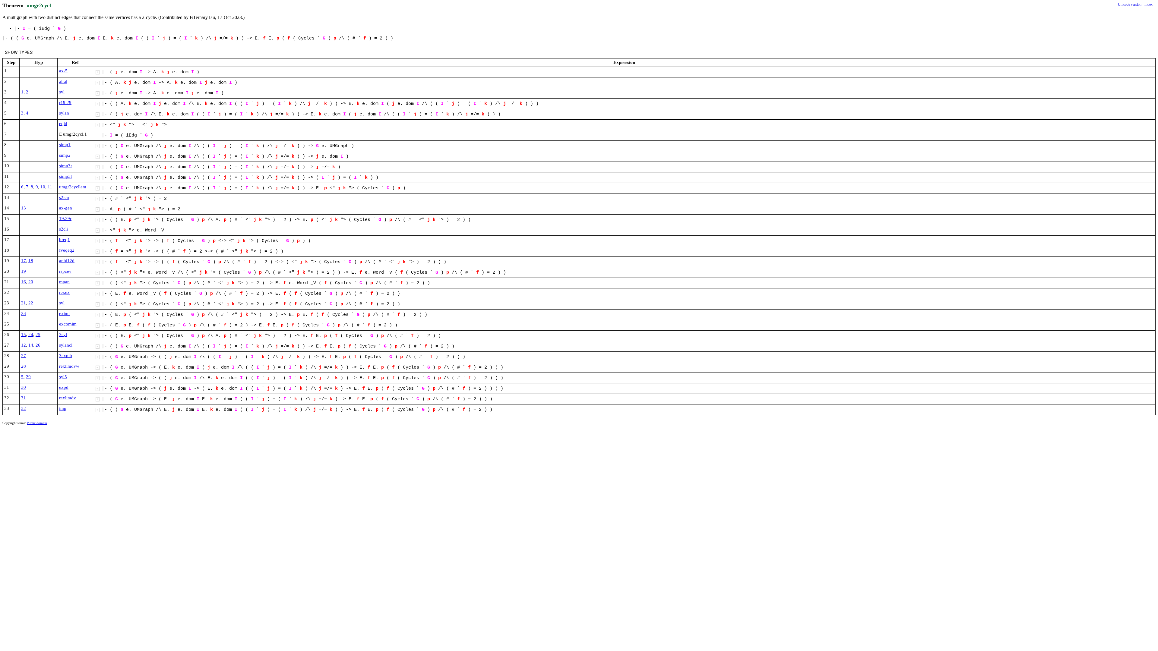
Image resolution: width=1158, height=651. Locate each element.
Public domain (37, 423)
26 (38, 345)
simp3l (65, 176)
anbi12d (66, 260)
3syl (63, 334)
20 (30, 281)
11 (50, 186)
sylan (64, 113)
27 (23, 355)
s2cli (63, 229)
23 (23, 313)
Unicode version (1129, 4)
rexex (64, 292)
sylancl (65, 345)
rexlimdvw (69, 366)
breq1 (64, 239)
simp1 (65, 144)
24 (30, 334)
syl (62, 92)
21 (23, 302)
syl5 (63, 376)
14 (30, 345)
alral (63, 81)
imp (62, 408)
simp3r (65, 165)
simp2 (65, 155)
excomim (68, 324)
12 (23, 345)
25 (38, 334)
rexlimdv (67, 397)
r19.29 (65, 102)
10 (42, 186)
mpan (64, 281)
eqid (63, 123)
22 (30, 302)
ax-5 (63, 70)
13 (23, 208)
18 (30, 260)
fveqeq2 (66, 250)
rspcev (65, 271)
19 (23, 271)
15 (23, 334)
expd (63, 387)
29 (28, 376)
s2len (64, 197)
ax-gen (65, 208)
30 (23, 387)
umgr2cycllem (72, 186)
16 (23, 281)
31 (23, 397)
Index (1148, 4)
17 (23, 260)
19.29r (65, 218)
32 (23, 408)
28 (23, 366)
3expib (65, 355)
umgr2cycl (39, 5)
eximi (64, 313)
